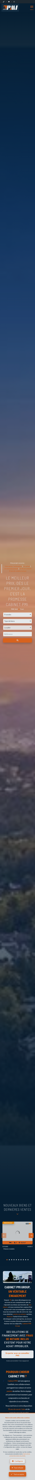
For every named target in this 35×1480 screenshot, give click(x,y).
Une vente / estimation (13, 566)
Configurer (19, 1461)
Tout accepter (18, 1474)
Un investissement (11, 569)
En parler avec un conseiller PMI (17, 1354)
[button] (17, 627)
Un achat (26, 566)
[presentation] (3, 1235)
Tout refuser (18, 1468)
